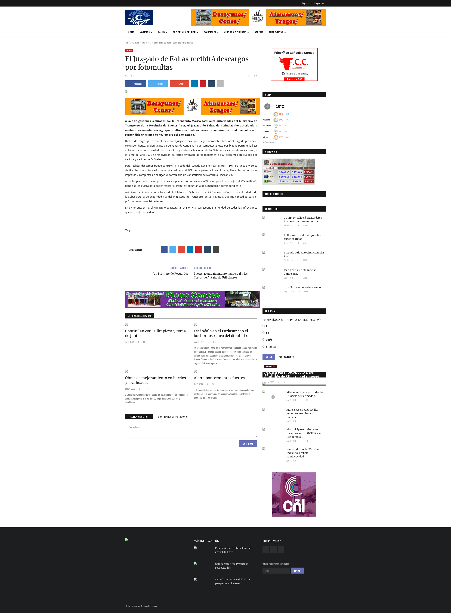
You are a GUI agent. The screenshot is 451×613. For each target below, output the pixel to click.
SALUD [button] (161, 32)
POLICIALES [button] (210, 32)
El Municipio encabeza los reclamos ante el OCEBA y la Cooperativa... (303, 433)
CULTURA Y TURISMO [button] (235, 32)
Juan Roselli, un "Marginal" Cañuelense (300, 271)
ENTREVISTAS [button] (276, 32)
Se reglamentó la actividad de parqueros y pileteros (232, 581)
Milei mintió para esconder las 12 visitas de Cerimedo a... (304, 394)
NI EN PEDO (271, 346)
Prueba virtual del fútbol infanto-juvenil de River (234, 550)
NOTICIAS (135, 42)
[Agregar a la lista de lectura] (220, 83)
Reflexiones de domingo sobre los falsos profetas (304, 237)
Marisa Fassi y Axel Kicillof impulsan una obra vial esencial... (302, 413)
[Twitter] (172, 249)
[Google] (181, 249)
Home (131, 32)
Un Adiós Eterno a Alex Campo (302, 287)
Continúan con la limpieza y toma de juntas (155, 333)
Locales (144, 42)
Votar (269, 356)
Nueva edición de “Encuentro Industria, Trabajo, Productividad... (304, 453)
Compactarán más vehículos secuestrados (231, 565)
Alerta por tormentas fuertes (219, 378)
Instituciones (271, 366)
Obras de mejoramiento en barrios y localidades (155, 380)
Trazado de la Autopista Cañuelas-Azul (305, 254)
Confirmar (248, 443)
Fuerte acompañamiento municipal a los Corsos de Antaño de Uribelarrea (221, 275)
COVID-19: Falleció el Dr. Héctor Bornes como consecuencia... (303, 219)
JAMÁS (269, 339)
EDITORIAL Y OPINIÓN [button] (184, 32)
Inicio (127, 42)
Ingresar (305, 3)
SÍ (267, 326)
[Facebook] (164, 249)
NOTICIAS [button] (145, 32)
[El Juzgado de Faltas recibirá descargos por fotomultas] (191, 92)
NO (267, 333)
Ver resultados (286, 356)
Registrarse (319, 3)
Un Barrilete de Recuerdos (170, 273)
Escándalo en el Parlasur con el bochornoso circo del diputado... (221, 333)
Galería (258, 32)
